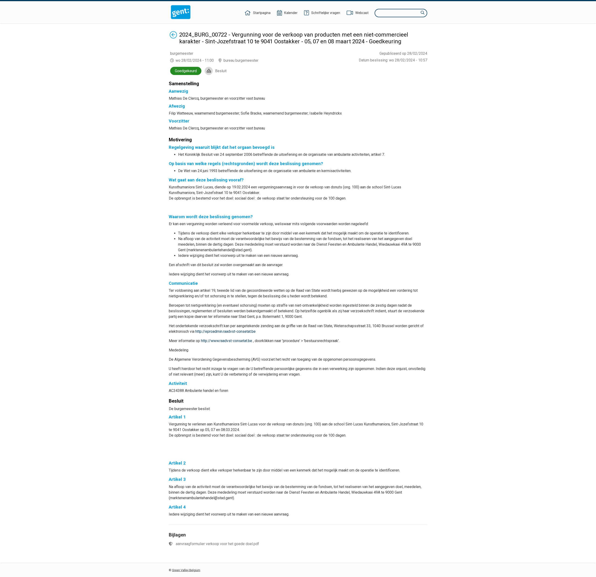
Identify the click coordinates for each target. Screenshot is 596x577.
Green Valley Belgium (186, 570)
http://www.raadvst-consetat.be (226, 341)
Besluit (221, 71)
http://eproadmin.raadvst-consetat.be (225, 331)
